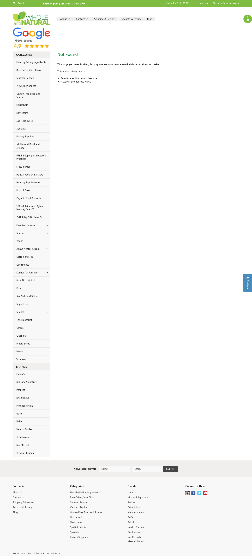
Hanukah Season (25, 225)
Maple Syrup (23, 343)
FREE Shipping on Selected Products (31, 157)
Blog (149, 19)
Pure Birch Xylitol (25, 280)
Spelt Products (24, 120)
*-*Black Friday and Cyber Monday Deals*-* (29, 207)
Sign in (216, 3)
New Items (22, 112)
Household (22, 105)
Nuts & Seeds (24, 190)
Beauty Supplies (25, 136)
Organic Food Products (28, 198)
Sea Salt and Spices (27, 296)
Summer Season (25, 78)
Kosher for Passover (27, 272)
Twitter (199, 493)
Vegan (19, 241)
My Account (204, 3)
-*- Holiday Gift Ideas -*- (29, 217)
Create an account (230, 3)
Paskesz (20, 389)
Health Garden (24, 429)
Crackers (21, 335)
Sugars (20, 312)
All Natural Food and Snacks (28, 146)
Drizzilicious (22, 397)
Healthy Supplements (28, 182)
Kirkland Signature (26, 382)
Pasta (19, 351)
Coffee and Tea (24, 256)
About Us (65, 19)
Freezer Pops (23, 166)
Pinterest (205, 493)
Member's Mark (24, 405)
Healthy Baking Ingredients (31, 62)
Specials (21, 128)
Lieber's (20, 374)
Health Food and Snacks (29, 174)
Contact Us (82, 19)
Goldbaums (22, 437)
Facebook (193, 493)
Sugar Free (22, 304)
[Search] (14, 3)
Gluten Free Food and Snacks (28, 95)
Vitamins (21, 359)
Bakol (19, 421)
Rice (18, 288)
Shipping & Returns (105, 19)
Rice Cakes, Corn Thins (28, 70)
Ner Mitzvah (22, 445)
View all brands (25, 453)
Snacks (20, 233)
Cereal (19, 327)
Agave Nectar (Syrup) (28, 248)
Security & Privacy (131, 19)
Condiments (22, 264)
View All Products (26, 85)
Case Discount (24, 319)
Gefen (19, 413)
